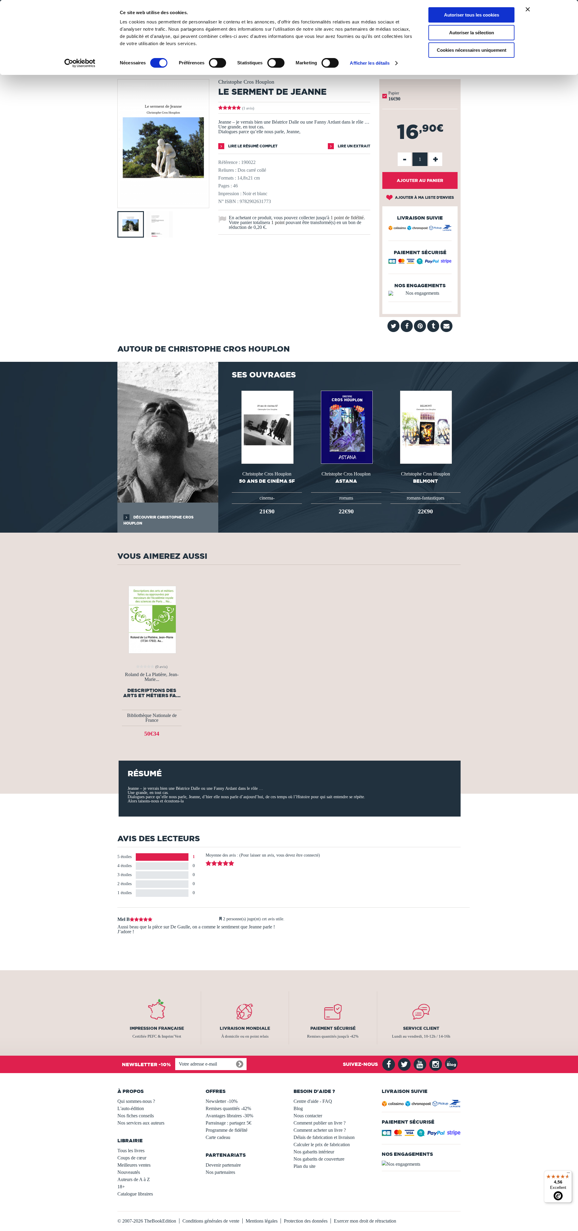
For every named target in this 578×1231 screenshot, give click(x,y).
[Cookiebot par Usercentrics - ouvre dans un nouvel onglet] (80, 63)
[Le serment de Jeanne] (163, 203)
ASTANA (346, 481)
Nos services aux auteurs (140, 1122)
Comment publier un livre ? (320, 1122)
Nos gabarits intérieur (314, 1151)
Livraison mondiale (245, 1028)
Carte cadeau (218, 1137)
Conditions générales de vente (210, 1220)
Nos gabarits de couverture (319, 1159)
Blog (298, 1108)
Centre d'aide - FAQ (313, 1101)
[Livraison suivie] (420, 229)
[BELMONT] (425, 426)
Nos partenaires (220, 1172)
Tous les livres (130, 1150)
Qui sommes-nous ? (136, 1101)
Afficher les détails (370, 63)
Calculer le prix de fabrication (322, 1144)
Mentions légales (262, 1220)
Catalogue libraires (135, 1193)
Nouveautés (128, 1172)
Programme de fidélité (226, 1130)
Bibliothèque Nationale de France (152, 718)
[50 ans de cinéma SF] (266, 426)
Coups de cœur (131, 1157)
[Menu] (568, 1174)
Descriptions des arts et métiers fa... (152, 693)
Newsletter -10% (222, 1101)
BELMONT (425, 481)
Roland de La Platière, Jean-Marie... (152, 677)
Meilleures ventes (134, 1165)
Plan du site (304, 1166)
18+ (121, 1186)
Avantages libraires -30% (229, 1115)
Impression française (157, 1028)
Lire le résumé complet (252, 146)
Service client (421, 1028)
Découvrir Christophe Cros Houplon (158, 520)
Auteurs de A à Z (133, 1179)
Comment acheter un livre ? (320, 1130)
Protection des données (306, 1220)
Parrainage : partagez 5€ (228, 1122)
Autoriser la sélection (471, 32)
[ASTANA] (346, 426)
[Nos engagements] (420, 293)
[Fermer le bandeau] (528, 9)
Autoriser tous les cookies (471, 14)
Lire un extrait (353, 146)
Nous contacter (308, 1115)
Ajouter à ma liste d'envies (424, 197)
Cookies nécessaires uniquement (471, 50)
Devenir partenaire (223, 1165)
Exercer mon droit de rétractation (365, 1220)
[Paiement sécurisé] (420, 263)
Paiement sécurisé (333, 1028)
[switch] (217, 63)
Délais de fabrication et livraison (324, 1137)
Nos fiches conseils (135, 1115)
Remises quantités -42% (228, 1108)
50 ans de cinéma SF (267, 481)
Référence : (229, 162)
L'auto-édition (130, 1108)
